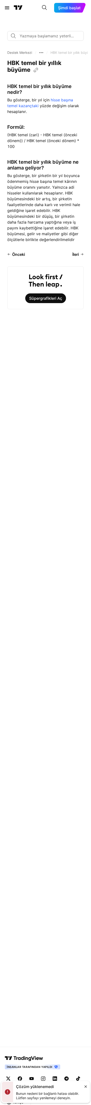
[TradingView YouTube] (31, 1078)
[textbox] (47, 36)
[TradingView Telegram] (66, 1078)
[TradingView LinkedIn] (54, 1078)
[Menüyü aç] (7, 8)
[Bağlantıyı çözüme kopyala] (36, 70)
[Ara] (44, 8)
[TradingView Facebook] (20, 1078)
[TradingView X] (8, 1078)
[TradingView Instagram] (43, 1078)
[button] (19, 52)
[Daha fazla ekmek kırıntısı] (41, 52)
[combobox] (45, 36)
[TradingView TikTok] (78, 1078)
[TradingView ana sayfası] (18, 7)
